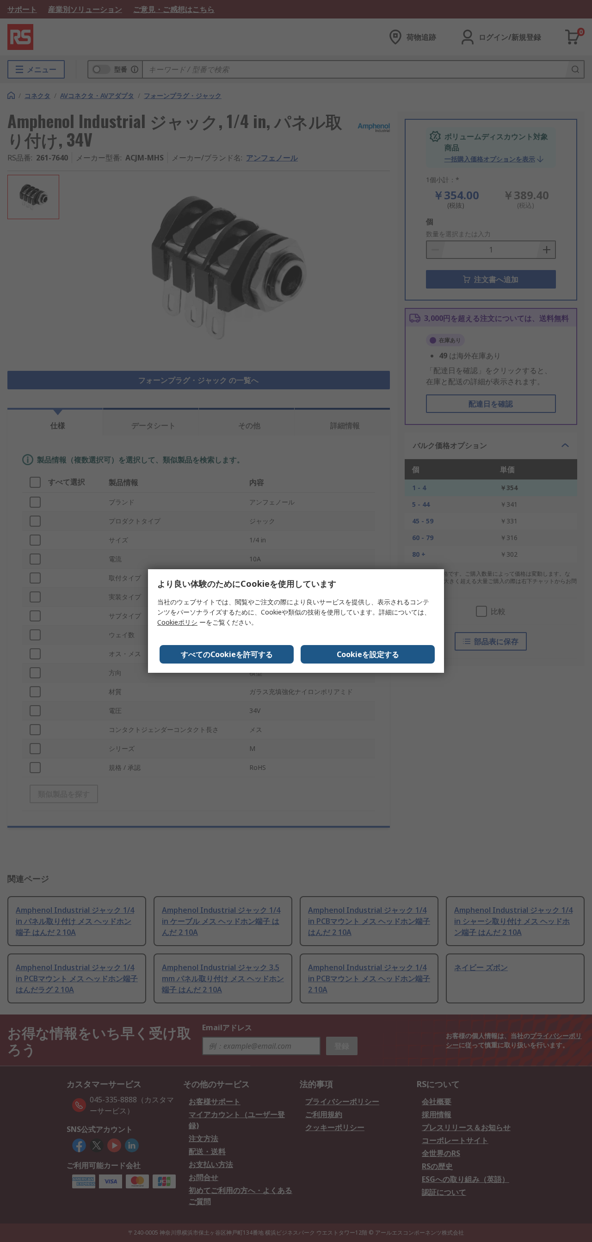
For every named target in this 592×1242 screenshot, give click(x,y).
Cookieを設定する (368, 654)
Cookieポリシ (177, 622)
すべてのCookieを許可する (227, 654)
